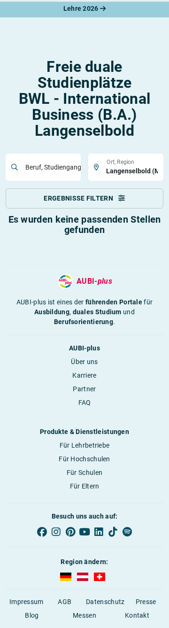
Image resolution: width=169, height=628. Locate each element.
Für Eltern (85, 486)
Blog (31, 615)
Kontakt (137, 615)
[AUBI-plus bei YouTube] (84, 531)
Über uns (84, 361)
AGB (64, 601)
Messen (84, 615)
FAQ (84, 402)
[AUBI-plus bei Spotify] (127, 531)
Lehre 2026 (81, 8)
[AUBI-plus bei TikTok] (113, 531)
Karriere (84, 375)
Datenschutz (105, 601)
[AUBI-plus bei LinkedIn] (98, 531)
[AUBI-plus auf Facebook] (42, 531)
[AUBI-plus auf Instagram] (56, 531)
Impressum (26, 601)
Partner (84, 389)
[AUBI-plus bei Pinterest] (70, 531)
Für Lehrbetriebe (85, 445)
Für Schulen (84, 472)
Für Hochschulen (84, 459)
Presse (146, 601)
